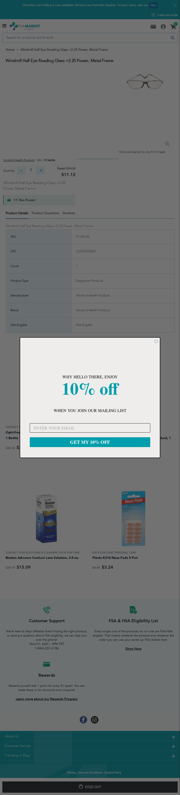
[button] (90, 356)
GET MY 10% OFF (90, 442)
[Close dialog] (156, 341)
